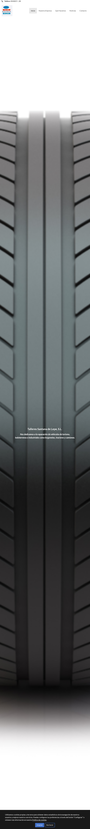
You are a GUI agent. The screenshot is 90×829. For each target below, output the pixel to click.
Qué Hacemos (60, 11)
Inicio (33, 11)
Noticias (72, 11)
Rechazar (49, 825)
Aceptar (40, 825)
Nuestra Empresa (45, 11)
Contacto (83, 11)
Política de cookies (39, 820)
